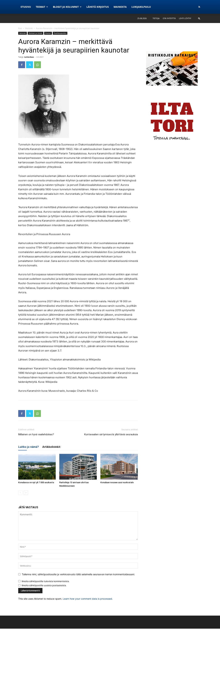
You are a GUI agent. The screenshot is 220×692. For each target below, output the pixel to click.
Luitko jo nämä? (28, 447)
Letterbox (29, 57)
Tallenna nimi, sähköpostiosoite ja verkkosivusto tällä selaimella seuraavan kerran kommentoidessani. (78, 574)
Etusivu (26, 6)
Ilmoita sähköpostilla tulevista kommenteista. (45, 581)
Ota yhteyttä (169, 18)
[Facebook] (21, 64)
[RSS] (199, 7)
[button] (199, 18)
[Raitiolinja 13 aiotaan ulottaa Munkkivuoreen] (78, 467)
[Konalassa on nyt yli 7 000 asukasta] (37, 467)
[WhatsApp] (37, 64)
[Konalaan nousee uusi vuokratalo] (119, 467)
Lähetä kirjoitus (97, 6)
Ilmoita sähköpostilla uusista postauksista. (44, 585)
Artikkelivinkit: (51, 447)
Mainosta (120, 6)
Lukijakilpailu (141, 6)
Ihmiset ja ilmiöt (35, 33)
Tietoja (156, 18)
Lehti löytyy (185, 18)
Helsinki (29, 28)
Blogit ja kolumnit (66, 6)
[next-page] (26, 493)
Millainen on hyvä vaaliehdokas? (36, 434)
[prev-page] (20, 493)
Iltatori (48, 33)
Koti (20, 28)
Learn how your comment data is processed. (88, 598)
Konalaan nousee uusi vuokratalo (117, 482)
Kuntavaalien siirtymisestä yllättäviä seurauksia (111, 434)
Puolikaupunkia (60, 33)
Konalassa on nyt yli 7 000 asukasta (36, 482)
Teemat (40, 6)
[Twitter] (29, 64)
